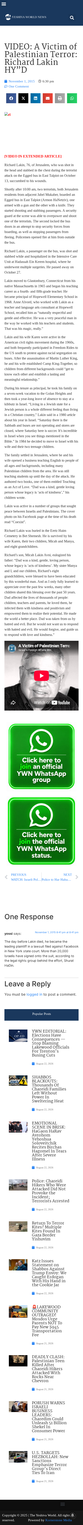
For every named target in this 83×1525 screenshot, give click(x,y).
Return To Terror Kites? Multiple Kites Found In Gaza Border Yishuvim (48, 1231)
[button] (3, 3)
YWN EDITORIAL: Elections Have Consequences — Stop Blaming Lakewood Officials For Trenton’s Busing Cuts (50, 1043)
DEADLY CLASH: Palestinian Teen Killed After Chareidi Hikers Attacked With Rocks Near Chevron (48, 1369)
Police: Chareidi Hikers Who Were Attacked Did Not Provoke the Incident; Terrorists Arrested (50, 1191)
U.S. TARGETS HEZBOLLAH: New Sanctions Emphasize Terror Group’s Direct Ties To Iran (50, 1463)
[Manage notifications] (72, 1515)
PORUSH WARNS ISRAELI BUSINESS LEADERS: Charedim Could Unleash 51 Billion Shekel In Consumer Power (49, 1417)
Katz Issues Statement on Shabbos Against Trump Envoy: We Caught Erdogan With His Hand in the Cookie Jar (49, 1273)
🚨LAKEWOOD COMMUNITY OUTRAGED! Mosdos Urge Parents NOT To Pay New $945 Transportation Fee (47, 1321)
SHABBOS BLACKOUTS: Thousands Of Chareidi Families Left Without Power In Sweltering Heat (49, 1089)
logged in (34, 994)
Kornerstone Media (58, 1520)
